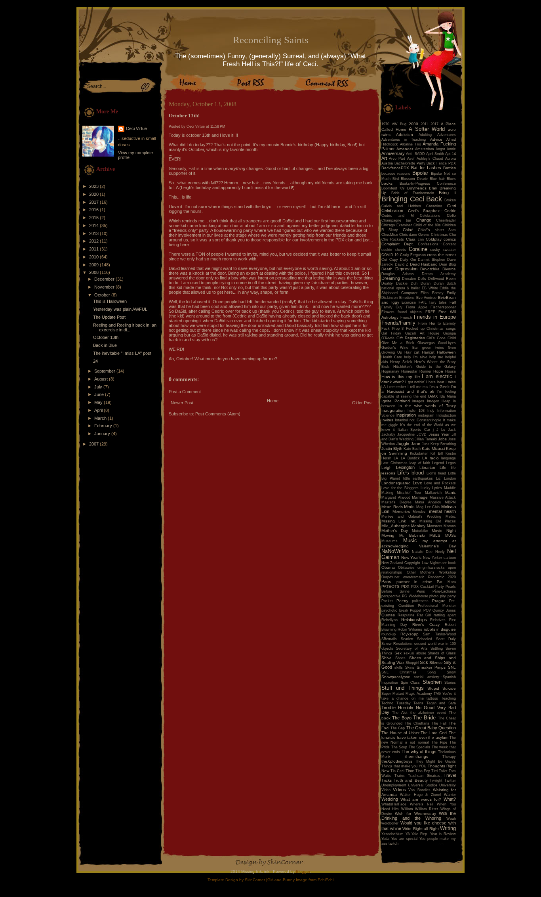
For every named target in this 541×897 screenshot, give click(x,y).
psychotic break (394, 610)
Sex (398, 653)
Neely (440, 552)
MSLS (434, 535)
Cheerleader (446, 220)
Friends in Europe (435, 317)
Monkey (418, 526)
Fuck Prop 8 (392, 329)
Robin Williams (410, 629)
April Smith (435, 154)
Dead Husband (424, 264)
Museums (389, 541)
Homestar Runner (416, 371)
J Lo (440, 430)
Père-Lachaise (444, 591)
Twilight (436, 780)
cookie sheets (393, 250)
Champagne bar (396, 220)
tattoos (432, 698)
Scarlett (407, 639)
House (450, 371)
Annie (451, 149)
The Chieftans (417, 723)
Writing (448, 828)
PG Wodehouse (415, 596)
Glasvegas (426, 343)
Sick (424, 662)
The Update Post (109, 317)
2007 (94, 444)
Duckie (402, 283)
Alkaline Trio (410, 144)
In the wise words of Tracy (427, 406)
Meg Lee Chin (428, 507)
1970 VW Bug (393, 124)
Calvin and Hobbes (401, 206)
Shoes (400, 658)
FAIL (423, 302)
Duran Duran (432, 283)
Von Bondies (419, 790)
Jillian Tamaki (426, 439)
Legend (438, 463)
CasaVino (434, 206)
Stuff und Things (402, 688)
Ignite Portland (395, 401)
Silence (436, 662)
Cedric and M (397, 216)
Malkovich (433, 493)
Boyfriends (417, 188)
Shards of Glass (442, 653)
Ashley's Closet (430, 159)
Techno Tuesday (396, 703)
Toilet (443, 771)
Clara (410, 239)
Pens (421, 591)
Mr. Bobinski (412, 535)
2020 (94, 194)
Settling (437, 648)
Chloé (408, 230)
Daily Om (408, 260)
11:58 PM (217, 126)
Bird (395, 179)
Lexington (405, 467)
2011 (94, 249)
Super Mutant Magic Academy (406, 694)
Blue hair (437, 179)
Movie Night (444, 530)
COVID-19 (389, 255)
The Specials (420, 747)
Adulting (425, 135)
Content (449, 244)
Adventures (446, 135)
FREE (430, 312)
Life (443, 467)
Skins (409, 667)
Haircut (428, 352)
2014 (94, 225)
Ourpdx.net (390, 577)
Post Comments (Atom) (217, 413)
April (99, 410)
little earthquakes (418, 478)
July (98, 386)
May (99, 402)
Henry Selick (401, 362)
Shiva (386, 658)
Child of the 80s (427, 225)
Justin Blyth (391, 448)
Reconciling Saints (271, 39)
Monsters (434, 526)
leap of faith (420, 463)
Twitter (450, 780)
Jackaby (388, 434)
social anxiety (426, 677)
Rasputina (406, 615)
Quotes (388, 615)
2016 (94, 209)
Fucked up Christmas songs (431, 329)
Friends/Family (398, 323)
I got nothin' (415, 382)
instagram (426, 415)
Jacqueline (406, 434)
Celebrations (430, 216)
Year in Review (443, 834)
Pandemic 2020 (442, 577)
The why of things (419, 751)
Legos (451, 463)
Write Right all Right (420, 828)
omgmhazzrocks (431, 568)
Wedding (389, 799)
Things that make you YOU (404, 766)
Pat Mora (446, 582)
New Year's (411, 557)
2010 (94, 256)
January (102, 433)
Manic (450, 492)
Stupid (433, 688)
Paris (386, 581)
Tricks (386, 780)
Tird (434, 771)
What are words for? (420, 799)
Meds (409, 506)
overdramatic (414, 577)
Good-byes (447, 343)
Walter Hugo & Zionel (420, 795)
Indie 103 (416, 411)
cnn (421, 239)
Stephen (432, 682)
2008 (94, 272)
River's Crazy (426, 624)
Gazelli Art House (422, 333)
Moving (387, 535)
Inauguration (393, 410)
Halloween (446, 352)
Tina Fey (422, 771)
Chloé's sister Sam (437, 230)
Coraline (418, 249)
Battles (449, 168)
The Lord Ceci (434, 733)
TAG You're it (445, 694)
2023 (94, 186)
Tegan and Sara (441, 703)
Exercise (409, 302)
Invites (387, 420)
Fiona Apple (416, 307)
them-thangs (416, 756)
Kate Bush (412, 449)
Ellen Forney (432, 293)
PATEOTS (390, 586)
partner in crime (414, 582)
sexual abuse (415, 653)
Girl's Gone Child (441, 338)
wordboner (389, 823)
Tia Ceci (397, 771)
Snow (451, 672)
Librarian (427, 467)
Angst (440, 149)
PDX (405, 586)
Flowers (387, 312)
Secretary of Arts (411, 648)
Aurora (450, 159)
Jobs (442, 439)
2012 (94, 241)
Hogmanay (390, 371)
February (103, 425)
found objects (410, 312)
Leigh (386, 467)
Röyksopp (409, 634)
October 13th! (106, 337)
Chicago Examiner (396, 225)
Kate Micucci (433, 448)
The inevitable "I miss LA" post (122, 353)
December (105, 279)
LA (396, 458)
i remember (396, 387)
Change (423, 220)
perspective (390, 596)
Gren (452, 348)
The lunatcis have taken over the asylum (418, 735)
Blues (451, 179)
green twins (433, 348)
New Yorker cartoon (439, 558)
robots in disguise (440, 629)
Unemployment (393, 785)
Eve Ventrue (426, 298)
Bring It (447, 192)
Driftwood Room (442, 279)
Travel (450, 775)
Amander (404, 149)
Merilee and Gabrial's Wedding (411, 516)
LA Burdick (410, 458)
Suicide (449, 688)
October (102, 295)
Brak (433, 188)
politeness (420, 601)
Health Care (391, 357)
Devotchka (430, 269)
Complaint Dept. (397, 244)
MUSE (450, 535)
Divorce (449, 269)
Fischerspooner (443, 307)
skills (398, 667)
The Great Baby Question (431, 727)
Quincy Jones (444, 610)
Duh (414, 283)
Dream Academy (439, 274)
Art (384, 158)
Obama (388, 567)
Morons (450, 526)
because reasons (395, 174)
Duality (387, 283)
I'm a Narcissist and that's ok (418, 389)
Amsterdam (424, 149)
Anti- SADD (415, 154)
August (101, 379)
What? (450, 799)
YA (408, 834)
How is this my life (400, 376)
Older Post (362, 402)
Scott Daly (446, 639)
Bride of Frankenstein (412, 193)
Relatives (438, 620)
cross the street (441, 254)
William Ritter (426, 809)
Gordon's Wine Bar (399, 348)
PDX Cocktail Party (427, 587)
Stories (450, 683)
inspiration (406, 415)
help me (436, 357)
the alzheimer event (428, 713)
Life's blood (410, 473)
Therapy (449, 757)
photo (433, 596)
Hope (438, 371)
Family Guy (391, 307)
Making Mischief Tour (401, 493)
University (447, 785)
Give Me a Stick (397, 343)
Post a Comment (185, 391)
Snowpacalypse (395, 677)
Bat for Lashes (426, 167)
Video (386, 790)
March (101, 418)
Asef (411, 159)
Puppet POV (420, 610)
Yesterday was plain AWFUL (120, 309)
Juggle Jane (408, 443)
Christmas (439, 235)
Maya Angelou (428, 502)
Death (386, 269)
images (418, 401)
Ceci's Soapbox (424, 210)
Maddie (450, 488)
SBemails (389, 639)
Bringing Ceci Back (411, 199)
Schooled (424, 639)
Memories (401, 511)
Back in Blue (105, 345)
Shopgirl (412, 663)
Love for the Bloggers (400, 488)
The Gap (398, 728)
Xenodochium (392, 834)
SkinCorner (255, 880)
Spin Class (410, 683)
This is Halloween (110, 301)
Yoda (385, 839)
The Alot (400, 713)
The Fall (439, 723)
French (406, 317)
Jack (452, 430)
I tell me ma (418, 387)
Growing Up (391, 352)
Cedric (450, 210)
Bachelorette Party (409, 163)
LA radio (430, 458)
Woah (451, 818)
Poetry (402, 601)
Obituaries (406, 568)
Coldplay (434, 239)
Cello (451, 215)
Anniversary (393, 153)
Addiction (404, 134)
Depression (406, 268)
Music (410, 540)
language (448, 458)
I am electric (437, 376)
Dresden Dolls (414, 279)
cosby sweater (443, 250)
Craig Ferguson (413, 255)
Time (410, 771)
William (407, 809)
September (105, 371)
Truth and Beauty (410, 780)
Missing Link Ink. (398, 521)
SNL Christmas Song (408, 672)
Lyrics (437, 488)
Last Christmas (394, 463)
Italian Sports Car (414, 430)
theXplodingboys (396, 761)
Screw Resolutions (397, 644)
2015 (94, 217)
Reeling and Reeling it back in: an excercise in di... (124, 327)
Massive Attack (443, 497)
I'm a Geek (439, 386)
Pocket (387, 601)
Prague (439, 601)
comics (450, 239)
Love (417, 482)
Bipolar (420, 173)
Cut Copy (389, 260)
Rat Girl (424, 615)
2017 (94, 202)
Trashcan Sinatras (424, 776)
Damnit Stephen (431, 260)
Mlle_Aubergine (395, 526)
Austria (387, 163)
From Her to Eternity (437, 323)
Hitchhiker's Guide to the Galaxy (424, 367)
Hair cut (411, 352)
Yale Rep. (419, 834)
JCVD (422, 434)
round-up (388, 634)
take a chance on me (402, 698)
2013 (94, 233)
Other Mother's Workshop (431, 572)
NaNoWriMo (395, 551)
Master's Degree (396, 502)
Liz (438, 478)
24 (95, 361)
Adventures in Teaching (403, 140)
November (105, 287)
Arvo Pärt (397, 159)
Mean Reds (392, 507)
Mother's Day (394, 530)
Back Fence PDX (441, 163)
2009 (94, 264)
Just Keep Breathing (439, 444)
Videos (399, 789)
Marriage (420, 497)
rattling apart (445, 615)
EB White (430, 288)
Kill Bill (437, 453)
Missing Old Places (437, 521)
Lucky (426, 488)
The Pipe (439, 742)
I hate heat (435, 382)
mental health (442, 511)
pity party (448, 596)
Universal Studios (422, 785)
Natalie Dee (422, 552)
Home (272, 400)
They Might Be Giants (435, 761)
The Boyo (401, 717)
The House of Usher (400, 733)
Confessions (428, 244)
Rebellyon (389, 620)
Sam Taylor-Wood (439, 634)
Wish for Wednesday (415, 813)
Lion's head (436, 473)
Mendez (419, 512)
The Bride (424, 718)
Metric (451, 516)
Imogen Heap (439, 401)
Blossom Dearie (414, 179)
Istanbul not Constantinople (418, 420)
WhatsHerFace (393, 804)
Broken (450, 200)
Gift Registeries (410, 338)
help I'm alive (415, 357)
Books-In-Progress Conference (428, 184)
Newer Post (182, 402)
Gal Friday (391, 333)
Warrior (450, 795)
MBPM (450, 502)
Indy (430, 411)
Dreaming (390, 278)
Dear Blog (447, 264)
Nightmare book (443, 563)
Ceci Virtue (136, 128)
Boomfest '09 (392, 188)
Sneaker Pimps (431, 667)
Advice (436, 139)
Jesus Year (439, 434)
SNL (452, 667)
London (450, 478)
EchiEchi (325, 880)
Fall (453, 302)
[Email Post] (169, 367)
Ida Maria (448, 396)
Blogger (303, 871)
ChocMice (389, 235)
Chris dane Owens (414, 235)
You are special (404, 839)
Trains (399, 776)
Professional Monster (437, 606)
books (386, 183)
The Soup (399, 747)
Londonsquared (396, 483)
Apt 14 (450, 154)
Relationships (414, 619)
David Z (401, 264)
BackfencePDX (395, 168)
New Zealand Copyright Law (405, 563)
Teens (418, 703)
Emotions (407, 298)
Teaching (448, 698)
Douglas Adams (397, 274)
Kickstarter (419, 453)
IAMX (433, 396)
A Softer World (427, 129)
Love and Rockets (440, 483)
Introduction (446, 415)
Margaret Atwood (395, 497)
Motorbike (420, 531)
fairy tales (438, 302)
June (99, 394)
